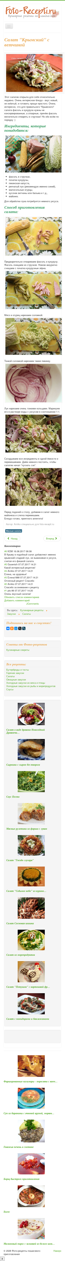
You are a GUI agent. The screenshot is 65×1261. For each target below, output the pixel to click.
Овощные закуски (16, 679)
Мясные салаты (13, 530)
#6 (5, 551)
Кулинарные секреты (17, 650)
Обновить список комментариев (21, 597)
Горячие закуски (15, 673)
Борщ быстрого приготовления (21, 1179)
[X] (19, 628)
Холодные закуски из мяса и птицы (25, 682)
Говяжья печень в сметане (19, 1147)
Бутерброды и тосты (17, 669)
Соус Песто (13, 797)
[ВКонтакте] (8, 628)
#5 (5, 564)
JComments (32, 603)
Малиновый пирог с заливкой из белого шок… (29, 1244)
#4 (5, 571)
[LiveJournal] (23, 628)
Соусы (9, 689)
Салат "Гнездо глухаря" (20, 860)
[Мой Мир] (16, 628)
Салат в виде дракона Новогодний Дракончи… (25, 731)
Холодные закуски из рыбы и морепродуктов (30, 686)
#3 (5, 577)
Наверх (57, 1250)
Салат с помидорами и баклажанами (27, 1019)
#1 (5, 590)
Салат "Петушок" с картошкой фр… (28, 987)
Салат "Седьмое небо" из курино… (26, 891)
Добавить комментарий (17, 600)
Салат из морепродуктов (20, 955)
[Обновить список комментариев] (21, 546)
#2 (5, 584)
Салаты (10, 676)
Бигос (7, 1212)
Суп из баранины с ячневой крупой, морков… (29, 1113)
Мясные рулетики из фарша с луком (26, 829)
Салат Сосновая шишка (20, 923)
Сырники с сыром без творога (23, 764)
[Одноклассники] (12, 628)
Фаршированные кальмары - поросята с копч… (31, 1081)
